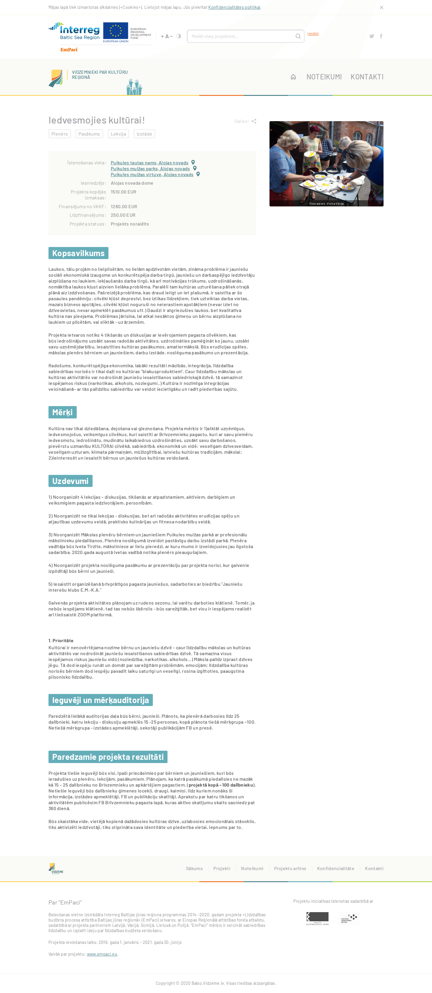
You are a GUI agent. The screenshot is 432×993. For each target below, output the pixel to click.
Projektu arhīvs (290, 868)
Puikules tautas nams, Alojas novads (149, 162)
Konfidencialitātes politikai (234, 7)
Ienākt (313, 33)
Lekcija (118, 133)
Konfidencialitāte (335, 868)
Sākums (194, 868)
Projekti (221, 868)
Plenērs (59, 133)
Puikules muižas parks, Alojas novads (150, 168)
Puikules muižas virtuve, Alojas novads (152, 174)
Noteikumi (324, 76)
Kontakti (367, 76)
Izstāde (144, 133)
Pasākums (89, 133)
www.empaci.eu (102, 954)
